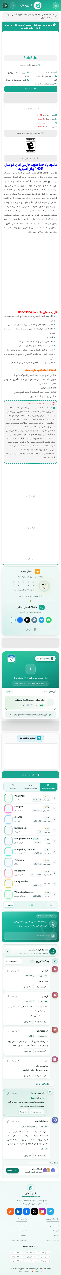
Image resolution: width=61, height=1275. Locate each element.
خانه (52, 14)
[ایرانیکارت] (30, 512)
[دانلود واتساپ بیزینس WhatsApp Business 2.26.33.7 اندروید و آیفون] (30, 894)
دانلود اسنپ (44, 1257)
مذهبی (45, 14)
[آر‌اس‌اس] (10, 1211)
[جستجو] (13, 5)
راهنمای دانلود (44, 658)
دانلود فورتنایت (15, 1257)
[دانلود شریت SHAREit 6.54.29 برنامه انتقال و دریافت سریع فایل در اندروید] (30, 819)
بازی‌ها (56, 1236)
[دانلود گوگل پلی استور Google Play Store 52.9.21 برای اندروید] (30, 840)
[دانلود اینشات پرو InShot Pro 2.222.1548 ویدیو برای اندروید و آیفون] (30, 873)
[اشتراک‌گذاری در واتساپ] (49, 620)
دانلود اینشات (44, 1261)
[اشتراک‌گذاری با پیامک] (34, 620)
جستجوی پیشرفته (52, 1240)
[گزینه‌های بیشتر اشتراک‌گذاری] (13, 620)
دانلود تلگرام (44, 1253)
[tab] (48, 787)
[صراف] (30, 544)
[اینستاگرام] (42, 1211)
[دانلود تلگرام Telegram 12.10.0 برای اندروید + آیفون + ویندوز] (30, 862)
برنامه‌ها (55, 1231)
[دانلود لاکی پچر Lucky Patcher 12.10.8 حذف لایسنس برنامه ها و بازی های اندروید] (30, 883)
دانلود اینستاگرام (30, 1253)
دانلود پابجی (31, 1257)
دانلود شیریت (15, 1261)
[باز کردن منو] (56, 5)
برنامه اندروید (25, 65)
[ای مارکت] (30, 481)
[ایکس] (34, 1211)
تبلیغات (23, 1236)
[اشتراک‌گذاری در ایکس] (27, 620)
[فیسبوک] (26, 1211)
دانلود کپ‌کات (15, 1253)
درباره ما (23, 1226)
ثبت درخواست (43, 935)
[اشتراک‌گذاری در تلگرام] (41, 620)
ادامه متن (44, 1149)
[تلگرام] (50, 1211)
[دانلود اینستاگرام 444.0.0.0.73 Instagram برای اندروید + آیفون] (30, 808)
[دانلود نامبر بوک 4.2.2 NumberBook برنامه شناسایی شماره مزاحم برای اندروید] (30, 830)
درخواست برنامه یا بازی (18, 1240)
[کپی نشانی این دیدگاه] (8, 970)
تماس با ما (22, 1231)
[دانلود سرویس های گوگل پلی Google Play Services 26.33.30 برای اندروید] (30, 851)
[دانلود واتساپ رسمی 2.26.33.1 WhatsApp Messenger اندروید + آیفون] (30, 798)
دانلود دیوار (31, 1261)
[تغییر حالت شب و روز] (5, 5)
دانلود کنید (29, 88)
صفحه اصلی (54, 1226)
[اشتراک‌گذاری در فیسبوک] (20, 620)
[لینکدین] (18, 1211)
